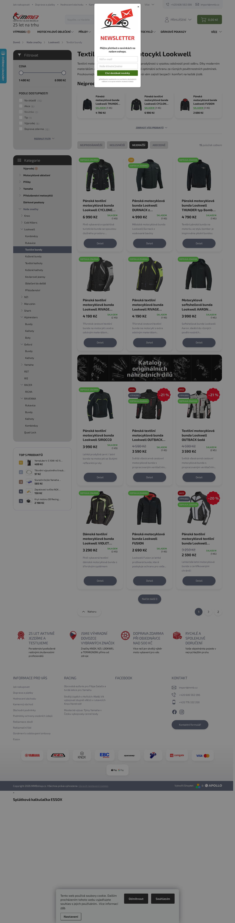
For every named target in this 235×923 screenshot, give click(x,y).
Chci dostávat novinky (117, 73)
